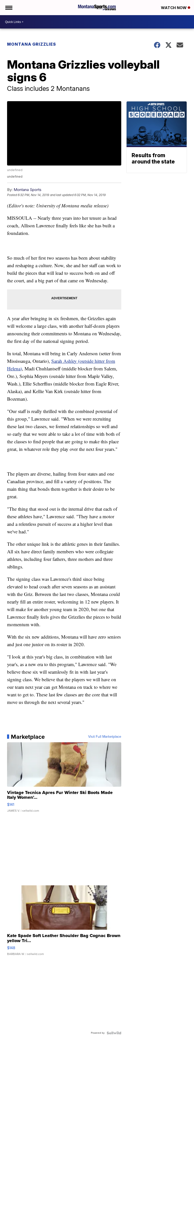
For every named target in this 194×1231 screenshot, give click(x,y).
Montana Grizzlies (31, 44)
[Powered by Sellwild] (114, 1033)
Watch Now (174, 7)
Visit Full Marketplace (104, 736)
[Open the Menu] (8, 7)
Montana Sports (27, 189)
